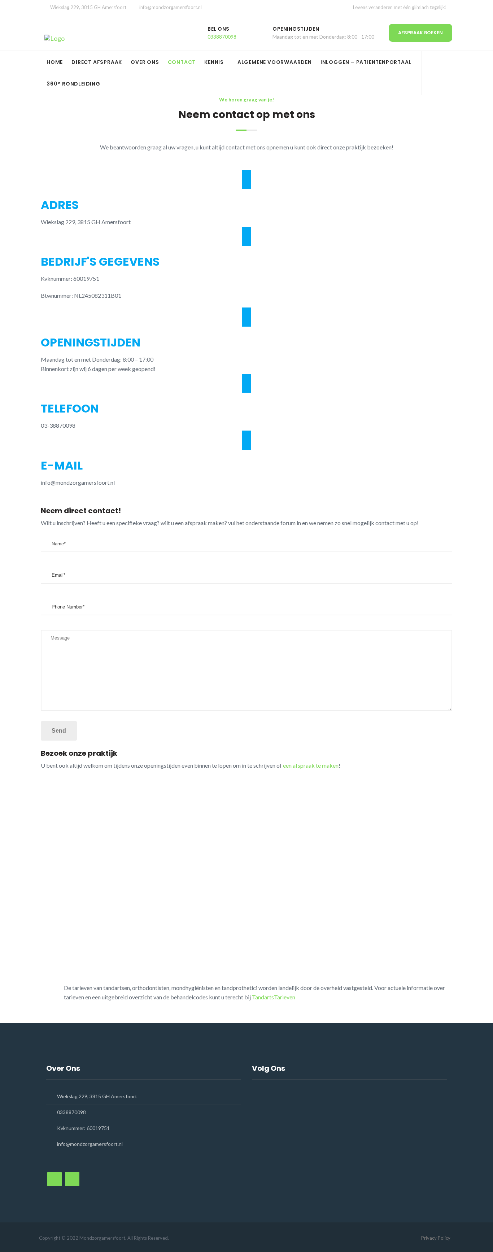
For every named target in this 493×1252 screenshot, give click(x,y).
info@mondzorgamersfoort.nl (170, 7)
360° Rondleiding (73, 83)
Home (55, 62)
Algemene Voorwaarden (274, 62)
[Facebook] (434, 69)
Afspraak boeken (420, 32)
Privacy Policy (435, 1238)
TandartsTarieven (273, 997)
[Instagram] (434, 78)
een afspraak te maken (311, 765)
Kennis (214, 62)
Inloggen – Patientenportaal (366, 62)
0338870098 (222, 37)
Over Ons (145, 62)
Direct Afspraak (96, 62)
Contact (182, 62)
